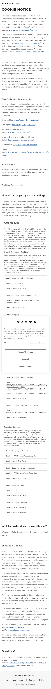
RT (15, 283)
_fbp (35, 456)
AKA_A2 (20, 283)
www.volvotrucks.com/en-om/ (24, 30)
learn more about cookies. (37, 343)
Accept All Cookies (25, 352)
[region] (25, 344)
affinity (36, 300)
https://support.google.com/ (26, 120)
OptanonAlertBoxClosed (23, 300)
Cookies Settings (25, 366)
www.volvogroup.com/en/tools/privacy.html (26, 52)
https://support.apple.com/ (23, 125)
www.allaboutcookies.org (18, 630)
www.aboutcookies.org (15, 627)
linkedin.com (25, 502)
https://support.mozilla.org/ (25, 144)
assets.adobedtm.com (29, 405)
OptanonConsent (12, 302)
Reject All (25, 359)
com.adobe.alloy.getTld (16, 387)
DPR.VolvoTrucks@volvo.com (21, 663)
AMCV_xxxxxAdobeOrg (23, 456)
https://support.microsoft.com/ (19, 140)
